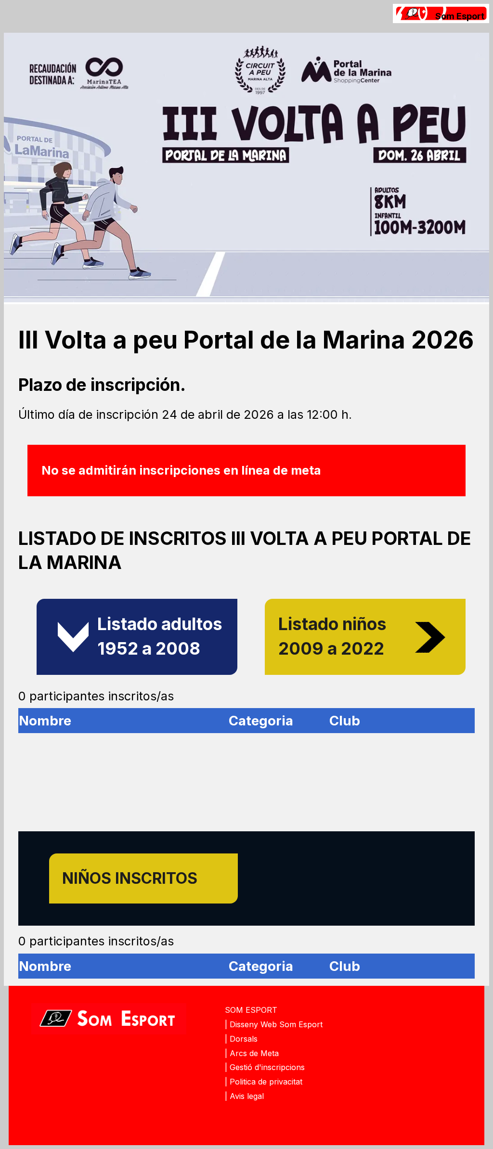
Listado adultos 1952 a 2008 (159, 636)
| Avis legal (244, 1096)
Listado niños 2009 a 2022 (332, 636)
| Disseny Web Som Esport (274, 1024)
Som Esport (459, 16)
